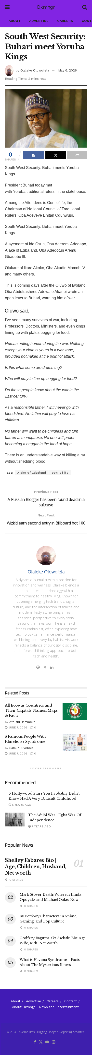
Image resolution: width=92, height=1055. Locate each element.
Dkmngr (46, 7)
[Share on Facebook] (33, 155)
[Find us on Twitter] (41, 1042)
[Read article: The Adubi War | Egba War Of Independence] (15, 819)
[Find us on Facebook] (35, 1042)
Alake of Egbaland (31, 472)
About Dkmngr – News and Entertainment (45, 1007)
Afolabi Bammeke (22, 722)
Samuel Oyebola (21, 748)
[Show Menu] (7, 7)
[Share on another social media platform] (77, 155)
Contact (70, 1001)
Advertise (39, 21)
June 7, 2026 (17, 727)
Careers (65, 21)
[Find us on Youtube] (47, 1042)
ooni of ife (60, 472)
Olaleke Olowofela (34, 70)
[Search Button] (84, 7)
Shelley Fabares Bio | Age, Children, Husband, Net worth (35, 866)
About (15, 21)
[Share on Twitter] (55, 155)
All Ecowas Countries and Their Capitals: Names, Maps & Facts (31, 710)
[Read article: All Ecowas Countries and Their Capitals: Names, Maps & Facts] (75, 711)
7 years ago (41, 826)
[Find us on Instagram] (53, 1042)
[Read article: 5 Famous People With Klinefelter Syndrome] (75, 742)
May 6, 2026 (67, 70)
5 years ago (21, 805)
